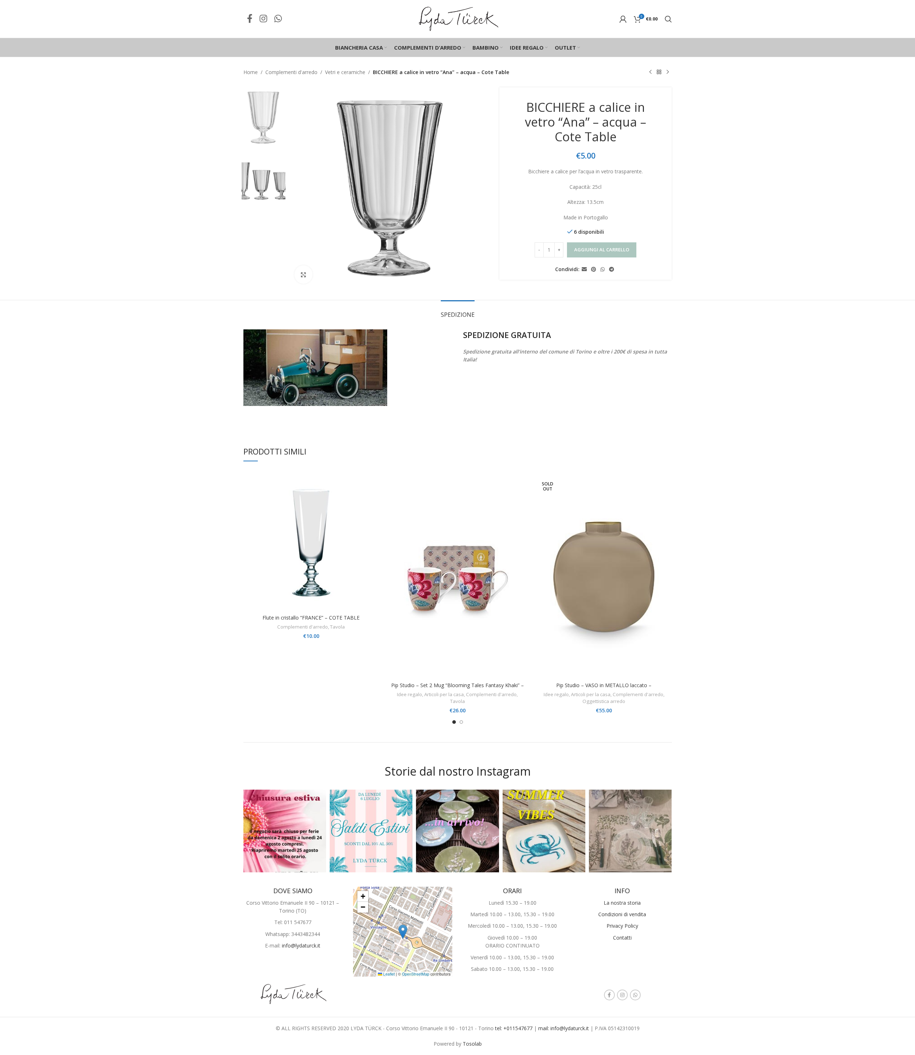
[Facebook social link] (249, 19)
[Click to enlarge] (303, 274)
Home (250, 72)
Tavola (337, 627)
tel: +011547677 (514, 1028)
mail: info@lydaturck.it (564, 1028)
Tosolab (472, 1043)
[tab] (458, 311)
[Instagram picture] (284, 831)
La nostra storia (622, 902)
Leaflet (388, 974)
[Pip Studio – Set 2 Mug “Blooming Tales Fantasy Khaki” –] (457, 577)
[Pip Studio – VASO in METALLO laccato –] (604, 577)
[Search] (668, 19)
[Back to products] (659, 72)
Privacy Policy (622, 925)
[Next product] (667, 72)
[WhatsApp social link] (278, 19)
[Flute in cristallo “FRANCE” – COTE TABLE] (311, 543)
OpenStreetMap (415, 974)
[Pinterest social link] (593, 269)
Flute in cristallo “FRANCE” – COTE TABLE (311, 617)
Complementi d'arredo (291, 72)
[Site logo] (458, 18)
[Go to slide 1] (454, 722)
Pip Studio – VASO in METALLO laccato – (603, 685)
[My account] (623, 19)
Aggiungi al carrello (601, 249)
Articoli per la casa (444, 694)
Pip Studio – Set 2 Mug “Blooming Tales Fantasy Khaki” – (457, 685)
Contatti (622, 937)
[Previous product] (650, 72)
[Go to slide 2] (461, 722)
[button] (402, 931)
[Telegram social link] (611, 269)
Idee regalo (409, 694)
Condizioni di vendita (622, 914)
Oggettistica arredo (603, 701)
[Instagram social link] (263, 19)
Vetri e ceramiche (345, 72)
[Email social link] (584, 269)
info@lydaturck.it (301, 945)
